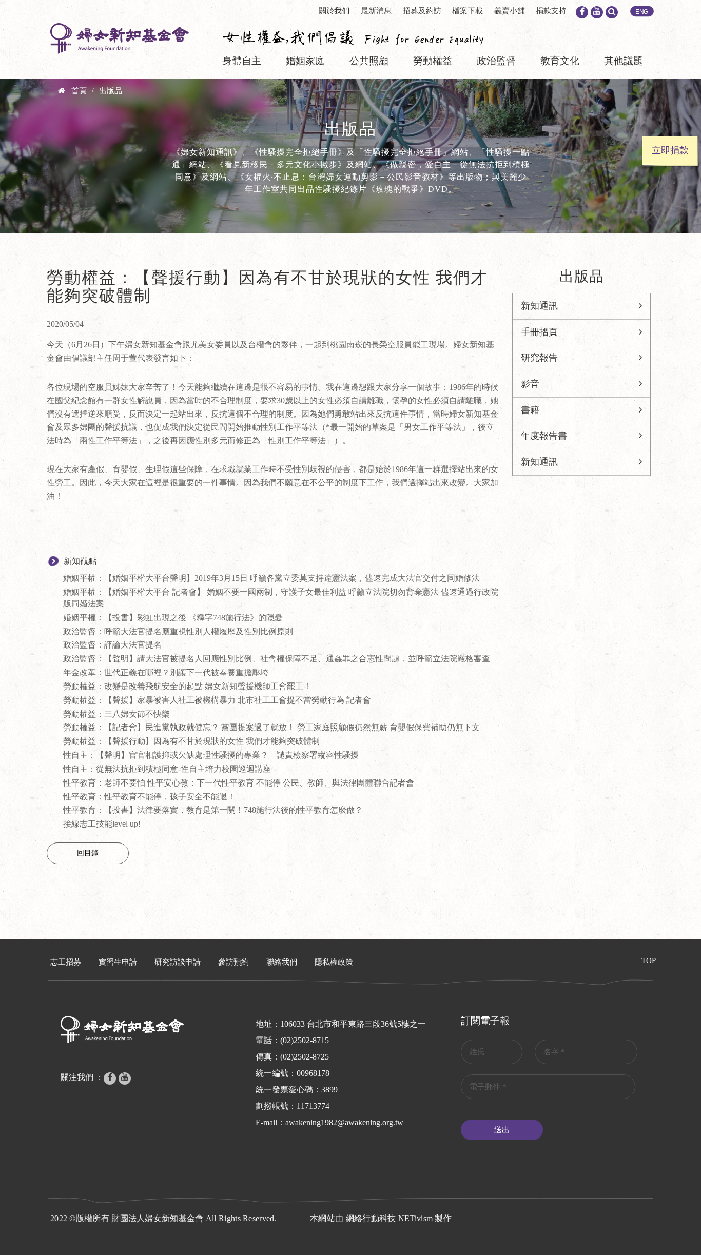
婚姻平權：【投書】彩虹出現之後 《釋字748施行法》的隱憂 (173, 617)
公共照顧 (368, 60)
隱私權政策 (334, 962)
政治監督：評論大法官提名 (112, 644)
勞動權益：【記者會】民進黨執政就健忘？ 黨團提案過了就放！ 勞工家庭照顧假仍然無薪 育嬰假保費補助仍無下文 (271, 727)
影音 (530, 384)
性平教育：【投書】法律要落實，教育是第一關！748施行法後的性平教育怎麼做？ (213, 810)
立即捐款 (670, 150)
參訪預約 (233, 962)
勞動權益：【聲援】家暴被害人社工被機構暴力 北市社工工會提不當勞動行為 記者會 (217, 700)
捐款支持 (551, 11)
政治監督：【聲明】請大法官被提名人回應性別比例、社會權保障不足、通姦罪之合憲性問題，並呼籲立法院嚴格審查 (276, 658)
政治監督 (496, 60)
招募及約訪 (422, 11)
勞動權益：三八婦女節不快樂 (116, 714)
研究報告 (539, 357)
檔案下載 (467, 11)
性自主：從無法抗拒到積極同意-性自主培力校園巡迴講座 (167, 768)
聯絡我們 (281, 962)
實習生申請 (118, 962)
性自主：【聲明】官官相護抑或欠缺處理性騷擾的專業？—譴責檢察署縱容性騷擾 (211, 755)
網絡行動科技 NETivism (389, 1218)
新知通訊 (539, 306)
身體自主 (241, 60)
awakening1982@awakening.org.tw (344, 1122)
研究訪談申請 (177, 962)
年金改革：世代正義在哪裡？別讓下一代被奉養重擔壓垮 (165, 672)
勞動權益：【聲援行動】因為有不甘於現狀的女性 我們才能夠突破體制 (191, 741)
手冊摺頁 (539, 332)
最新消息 (376, 11)
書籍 (530, 410)
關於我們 (334, 11)
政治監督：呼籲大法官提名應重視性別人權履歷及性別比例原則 (178, 631)
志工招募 (65, 962)
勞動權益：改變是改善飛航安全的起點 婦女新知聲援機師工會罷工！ (187, 686)
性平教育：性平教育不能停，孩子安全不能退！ (149, 796)
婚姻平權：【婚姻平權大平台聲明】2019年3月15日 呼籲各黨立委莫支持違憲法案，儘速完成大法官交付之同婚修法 (271, 578)
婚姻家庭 (305, 60)
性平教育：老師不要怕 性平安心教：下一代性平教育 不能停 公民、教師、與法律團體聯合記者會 (238, 782)
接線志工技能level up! (102, 823)
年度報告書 (544, 435)
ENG (642, 11)
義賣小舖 (509, 11)
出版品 (110, 91)
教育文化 (559, 60)
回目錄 (88, 853)
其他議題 (623, 60)
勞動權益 (432, 60)
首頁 (79, 91)
